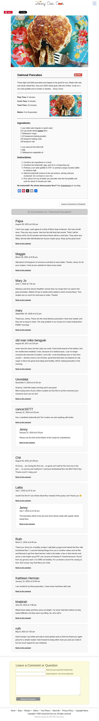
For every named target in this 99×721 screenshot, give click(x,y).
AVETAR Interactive (56, 717)
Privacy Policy (67, 711)
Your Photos (45, 711)
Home (13, 711)
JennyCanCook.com (48, 714)
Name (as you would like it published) (59, 670)
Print (78, 75)
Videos (35, 711)
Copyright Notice (82, 711)
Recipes (27, 711)
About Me (56, 711)
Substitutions (66, 185)
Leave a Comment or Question (73, 204)
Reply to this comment (23, 243)
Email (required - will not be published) (59, 674)
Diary (20, 711)
